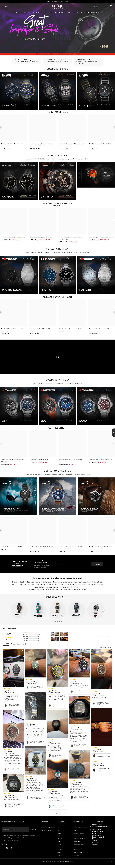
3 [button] (57, 621)
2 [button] (55, 621)
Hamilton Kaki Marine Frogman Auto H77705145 (11, 546)
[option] (57, 28)
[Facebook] (2, 848)
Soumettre (33, 829)
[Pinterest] (11, 848)
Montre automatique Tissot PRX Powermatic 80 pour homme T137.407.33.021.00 (41, 330)
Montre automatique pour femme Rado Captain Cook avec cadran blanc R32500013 (72, 145)
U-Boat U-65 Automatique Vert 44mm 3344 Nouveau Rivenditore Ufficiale (70, 238)
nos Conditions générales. (12, 840)
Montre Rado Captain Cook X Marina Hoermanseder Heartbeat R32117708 (12, 145)
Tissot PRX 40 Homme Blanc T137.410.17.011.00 (70, 328)
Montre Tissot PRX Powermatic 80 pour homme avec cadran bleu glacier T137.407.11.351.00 (12, 330)
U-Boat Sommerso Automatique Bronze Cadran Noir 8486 (13, 237)
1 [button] (53, 621)
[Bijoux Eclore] (57, 28)
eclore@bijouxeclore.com (100, 826)
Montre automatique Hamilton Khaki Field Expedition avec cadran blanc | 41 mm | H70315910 (100, 548)
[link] (26, 61)
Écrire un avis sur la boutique (102, 636)
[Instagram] (7, 848)
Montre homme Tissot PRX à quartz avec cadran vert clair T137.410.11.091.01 (100, 330)
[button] (103, 610)
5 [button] (61, 621)
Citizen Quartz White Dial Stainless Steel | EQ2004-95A (100, 459)
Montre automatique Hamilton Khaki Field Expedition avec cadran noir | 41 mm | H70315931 (71, 548)
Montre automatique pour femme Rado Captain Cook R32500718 (100, 145)
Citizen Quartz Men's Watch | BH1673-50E (39, 459)
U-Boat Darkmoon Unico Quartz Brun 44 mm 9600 (41, 237)
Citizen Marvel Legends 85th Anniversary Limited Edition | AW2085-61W (13, 460)
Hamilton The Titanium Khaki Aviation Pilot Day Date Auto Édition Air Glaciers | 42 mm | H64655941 (42, 548)
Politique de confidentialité (16, 838)
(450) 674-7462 (97, 824)
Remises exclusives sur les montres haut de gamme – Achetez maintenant (57, 54)
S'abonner (97, 564)
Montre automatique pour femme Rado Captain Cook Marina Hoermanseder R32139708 (41, 145)
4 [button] (59, 621)
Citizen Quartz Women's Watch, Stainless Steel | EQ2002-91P (71, 460)
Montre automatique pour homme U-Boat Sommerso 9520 (101, 237)
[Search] (98, 6)
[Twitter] (16, 848)
